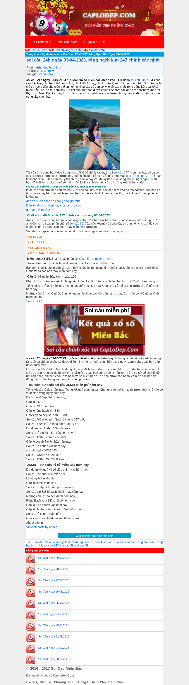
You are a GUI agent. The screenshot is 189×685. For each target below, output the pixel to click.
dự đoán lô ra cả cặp (39, 209)
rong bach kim (146, 542)
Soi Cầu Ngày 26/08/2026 (53, 591)
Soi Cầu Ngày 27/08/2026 (53, 580)
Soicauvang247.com (68, 50)
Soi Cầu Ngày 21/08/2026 (53, 647)
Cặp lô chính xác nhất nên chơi (94, 535)
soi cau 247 (51, 545)
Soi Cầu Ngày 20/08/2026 (53, 659)
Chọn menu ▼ (94, 42)
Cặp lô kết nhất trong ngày (106, 231)
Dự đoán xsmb (51, 54)
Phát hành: (34, 67)
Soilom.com (96, 50)
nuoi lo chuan (103, 542)
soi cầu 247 (45, 74)
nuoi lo (88, 542)
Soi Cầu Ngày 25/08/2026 (53, 602)
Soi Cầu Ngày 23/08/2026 (53, 625)
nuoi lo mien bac (124, 542)
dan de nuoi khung (51, 542)
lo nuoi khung (74, 542)
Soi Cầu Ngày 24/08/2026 (53, 614)
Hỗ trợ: (31, 70)
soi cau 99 (82, 545)
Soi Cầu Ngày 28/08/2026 (53, 569)
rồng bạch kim (51, 67)
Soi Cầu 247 (39, 50)
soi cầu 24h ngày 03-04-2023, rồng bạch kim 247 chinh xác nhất (93, 59)
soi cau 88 (67, 545)
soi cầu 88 (76, 223)
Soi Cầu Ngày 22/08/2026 (53, 636)
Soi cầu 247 (67, 42)
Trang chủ (42, 42)
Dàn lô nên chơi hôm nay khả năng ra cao (53, 205)
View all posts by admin (41, 527)
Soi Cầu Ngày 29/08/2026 (53, 557)
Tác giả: (31, 74)
